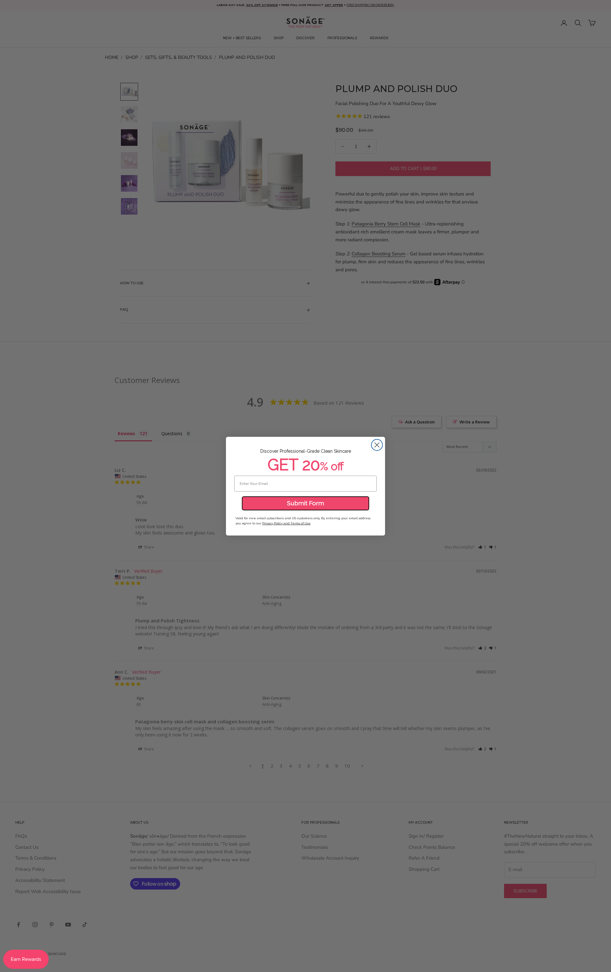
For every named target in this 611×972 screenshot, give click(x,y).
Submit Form (305, 503)
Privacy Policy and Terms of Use (286, 523)
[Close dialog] (377, 445)
